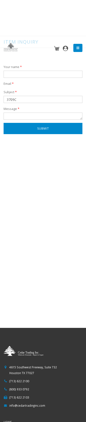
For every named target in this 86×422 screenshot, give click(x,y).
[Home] (12, 47)
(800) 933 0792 (19, 389)
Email (9, 83)
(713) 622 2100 (19, 381)
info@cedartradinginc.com (27, 405)
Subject (10, 92)
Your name (13, 67)
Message (11, 109)
